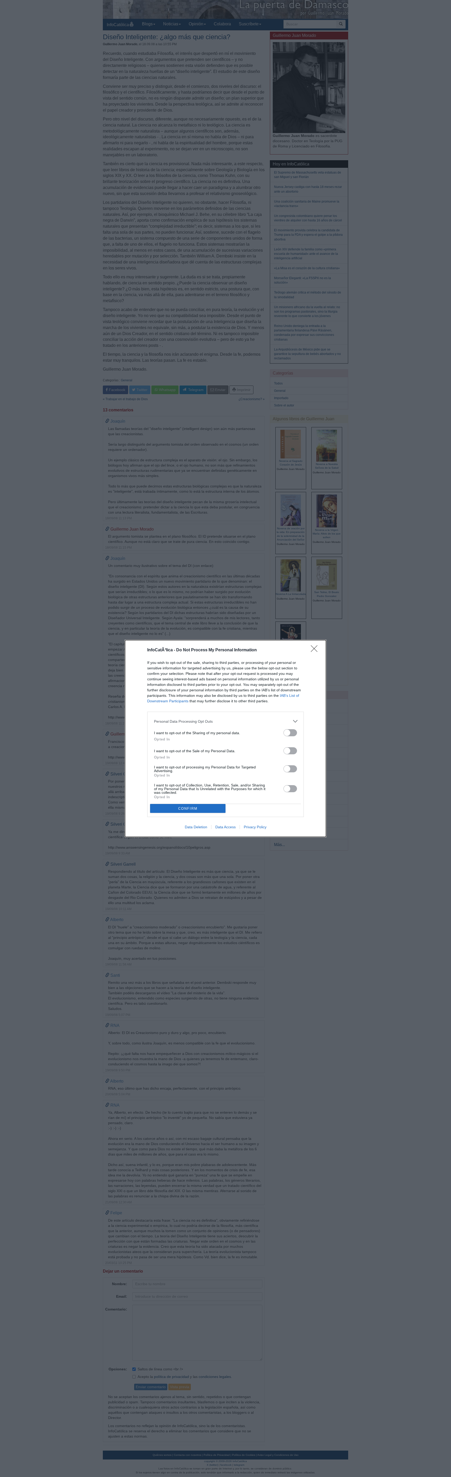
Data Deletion (196, 827)
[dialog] (225, 738)
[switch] (290, 732)
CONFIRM (188, 809)
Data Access (225, 827)
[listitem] (225, 721)
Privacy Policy (255, 827)
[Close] (316, 650)
